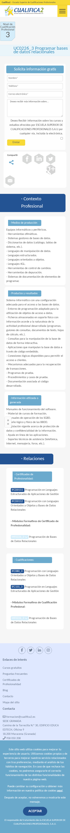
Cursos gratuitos (12, 668)
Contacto (8, 696)
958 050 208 (13, 738)
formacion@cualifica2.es (20, 717)
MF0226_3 (18, 537)
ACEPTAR (35, 811)
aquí (59, 790)
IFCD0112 (18, 501)
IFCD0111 (18, 490)
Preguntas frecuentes (15, 674)
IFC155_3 (17, 587)
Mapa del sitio (11, 702)
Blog (5, 690)
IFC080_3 (17, 571)
